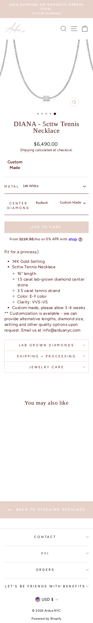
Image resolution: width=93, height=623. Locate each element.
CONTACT (45, 537)
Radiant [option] (58, 203)
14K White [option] (31, 186)
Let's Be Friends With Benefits (45, 586)
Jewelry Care (46, 367)
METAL (11, 186)
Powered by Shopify (46, 618)
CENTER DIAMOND (18, 205)
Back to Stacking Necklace (50, 509)
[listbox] (54, 186)
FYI (45, 553)
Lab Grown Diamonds (46, 345)
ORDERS (45, 570)
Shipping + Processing (46, 356)
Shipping (27, 150)
